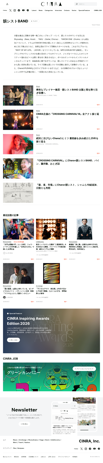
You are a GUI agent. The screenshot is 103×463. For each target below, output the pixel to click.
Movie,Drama (33, 440)
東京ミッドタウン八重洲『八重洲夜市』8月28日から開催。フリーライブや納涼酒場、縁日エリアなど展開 (51, 246)
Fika (14, 448)
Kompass (21, 448)
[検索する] (76, 4)
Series (74, 10)
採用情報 (23, 456)
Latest (34, 10)
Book (47, 440)
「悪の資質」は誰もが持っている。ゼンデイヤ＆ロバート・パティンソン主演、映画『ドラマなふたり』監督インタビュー (18, 291)
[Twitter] (10, 10)
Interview (58, 10)
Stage (41, 440)
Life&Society (55, 440)
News (41, 10)
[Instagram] (15, 10)
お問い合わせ (51, 456)
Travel (20, 442)
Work (15, 442)
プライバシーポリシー (64, 456)
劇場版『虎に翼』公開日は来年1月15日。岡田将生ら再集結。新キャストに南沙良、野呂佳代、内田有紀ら (84, 246)
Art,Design (23, 440)
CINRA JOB (98, 10)
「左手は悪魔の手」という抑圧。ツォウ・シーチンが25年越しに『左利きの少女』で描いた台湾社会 (18, 246)
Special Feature (84, 10)
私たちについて (7, 456)
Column (67, 10)
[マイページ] (7, 4)
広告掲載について (33, 456)
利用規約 (75, 456)
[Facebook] (19, 10)
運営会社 (16, 456)
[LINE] (28, 10)
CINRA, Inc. (89, 441)
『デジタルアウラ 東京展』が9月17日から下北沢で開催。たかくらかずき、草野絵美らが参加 (51, 291)
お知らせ (43, 456)
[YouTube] (23, 10)
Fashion (27, 442)
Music (15, 440)
